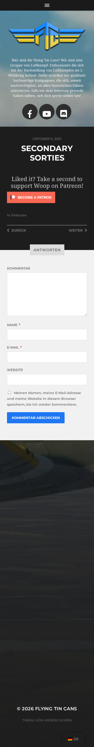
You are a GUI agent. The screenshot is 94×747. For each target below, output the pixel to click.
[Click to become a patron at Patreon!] (47, 197)
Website (15, 370)
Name (13, 325)
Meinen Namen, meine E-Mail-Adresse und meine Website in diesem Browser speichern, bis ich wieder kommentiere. (44, 399)
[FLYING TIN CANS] (47, 36)
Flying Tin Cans (56, 708)
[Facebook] (30, 111)
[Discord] (63, 111)
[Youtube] (46, 111)
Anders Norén (58, 720)
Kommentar (18, 268)
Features (19, 215)
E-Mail (14, 347)
